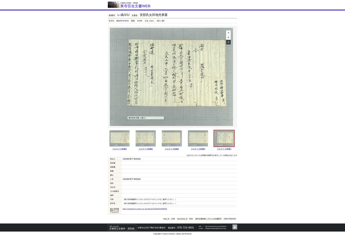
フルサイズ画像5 (146, 149)
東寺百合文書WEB (135, 5)
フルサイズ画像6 (119, 149)
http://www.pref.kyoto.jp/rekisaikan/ (216, 226)
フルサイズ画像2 (224, 149)
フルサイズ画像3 (198, 149)
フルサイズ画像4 (172, 149)
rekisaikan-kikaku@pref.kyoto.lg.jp (215, 228)
